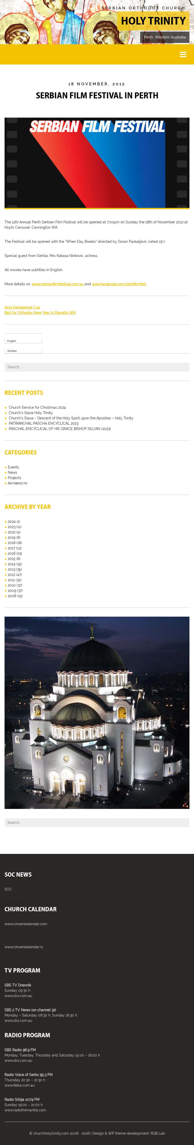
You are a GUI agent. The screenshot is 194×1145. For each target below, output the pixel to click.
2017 (11, 548)
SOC (8, 889)
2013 (11, 569)
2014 (11, 564)
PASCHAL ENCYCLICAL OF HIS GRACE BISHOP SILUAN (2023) (60, 429)
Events (13, 467)
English (11, 340)
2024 (12, 522)
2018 (11, 543)
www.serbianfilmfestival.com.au (58, 284)
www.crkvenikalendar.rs (24, 947)
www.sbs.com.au (18, 996)
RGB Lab (158, 1133)
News (12, 472)
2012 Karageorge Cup (22, 307)
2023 (11, 527)
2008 (12, 596)
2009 (12, 591)
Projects (14, 478)
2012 (11, 575)
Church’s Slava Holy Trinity (31, 413)
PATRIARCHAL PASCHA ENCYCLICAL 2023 (43, 423)
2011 (11, 580)
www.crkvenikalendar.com (26, 924)
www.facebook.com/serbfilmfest (119, 284)
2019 (11, 537)
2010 (12, 585)
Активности (17, 483)
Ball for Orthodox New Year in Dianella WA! (40, 313)
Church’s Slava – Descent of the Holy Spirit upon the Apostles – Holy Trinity (71, 418)
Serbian (12, 350)
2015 (11, 559)
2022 (11, 532)
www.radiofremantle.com (25, 1110)
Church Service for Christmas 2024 (37, 407)
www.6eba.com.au (20, 1085)
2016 (11, 553)
